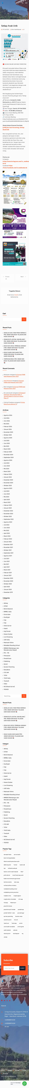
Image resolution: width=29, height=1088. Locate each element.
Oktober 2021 (8, 550)
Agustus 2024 (8, 460)
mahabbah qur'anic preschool (11, 892)
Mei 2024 (6, 468)
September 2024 (9, 457)
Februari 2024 (8, 474)
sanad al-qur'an (7, 920)
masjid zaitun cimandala (10, 899)
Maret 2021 (7, 570)
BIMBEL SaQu (8, 611)
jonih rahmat (7, 875)
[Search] (24, 696)
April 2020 (7, 586)
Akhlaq (6, 603)
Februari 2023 (8, 505)
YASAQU (6, 689)
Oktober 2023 (8, 485)
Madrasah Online (8, 642)
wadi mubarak (7, 930)
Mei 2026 (6, 423)
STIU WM (6, 672)
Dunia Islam (7, 614)
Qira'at (6, 664)
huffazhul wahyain (12, 868)
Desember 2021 (8, 544)
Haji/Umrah (7, 631)
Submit (22, 968)
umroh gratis (20, 926)
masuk (16, 295)
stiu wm (16, 920)
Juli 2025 (6, 440)
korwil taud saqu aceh (18, 875)
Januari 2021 (7, 575)
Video (5, 684)
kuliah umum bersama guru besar (12, 878)
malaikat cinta (7, 895)
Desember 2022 (8, 511)
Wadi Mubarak (8, 380)
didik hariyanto (7, 865)
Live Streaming (8, 637)
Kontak (17, 1070)
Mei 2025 (6, 446)
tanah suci (6, 923)
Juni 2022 (7, 527)
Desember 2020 (8, 578)
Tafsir (5, 675)
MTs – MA (6, 653)
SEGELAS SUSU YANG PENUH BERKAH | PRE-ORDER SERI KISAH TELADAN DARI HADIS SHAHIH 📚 (15, 334)
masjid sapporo (17, 895)
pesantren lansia (8, 906)
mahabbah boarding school (10, 889)
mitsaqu (6, 902)
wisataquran (16, 933)
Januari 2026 (8, 429)
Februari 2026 (8, 426)
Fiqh (5, 620)
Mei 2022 (6, 530)
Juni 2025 (7, 443)
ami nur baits (17, 854)
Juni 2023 (7, 494)
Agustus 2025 (8, 438)
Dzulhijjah (7, 617)
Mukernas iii (13, 902)
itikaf (22, 871)
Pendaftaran (7, 658)
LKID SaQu (7, 640)
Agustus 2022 (8, 522)
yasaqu (5, 937)
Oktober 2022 (8, 516)
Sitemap (5, 1073)
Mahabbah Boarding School (12, 645)
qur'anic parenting (8, 916)
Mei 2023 (6, 497)
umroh (20, 923)
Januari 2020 (8, 589)
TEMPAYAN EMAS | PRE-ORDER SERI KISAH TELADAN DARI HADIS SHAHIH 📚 (14, 361)
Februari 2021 (8, 572)
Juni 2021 (7, 561)
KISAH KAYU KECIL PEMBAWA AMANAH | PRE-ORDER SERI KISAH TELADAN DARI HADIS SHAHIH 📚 (15, 347)
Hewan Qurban (8, 634)
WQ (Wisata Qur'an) (9, 686)
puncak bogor (20, 913)
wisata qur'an (7, 933)
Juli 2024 (6, 463)
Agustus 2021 (8, 556)
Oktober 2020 (8, 584)
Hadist (6, 628)
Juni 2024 (7, 466)
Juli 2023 (6, 491)
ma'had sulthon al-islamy (10, 885)
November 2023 (8, 482)
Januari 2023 (8, 508)
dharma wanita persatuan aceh (11, 861)
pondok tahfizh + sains (9, 913)
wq (22, 933)
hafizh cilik (22, 865)
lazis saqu (16, 882)
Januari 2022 (8, 541)
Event (3, 1070)
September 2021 (8, 553)
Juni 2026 (7, 421)
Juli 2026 (6, 418)
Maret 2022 (7, 536)
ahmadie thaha (7, 854)
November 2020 (8, 581)
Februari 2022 (8, 539)
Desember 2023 (8, 480)
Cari (4, 314)
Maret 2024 (7, 471)
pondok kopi (21, 909)
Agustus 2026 (8, 415)
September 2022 (9, 519)
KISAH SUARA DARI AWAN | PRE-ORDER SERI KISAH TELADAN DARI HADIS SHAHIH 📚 (13, 354)
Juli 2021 (6, 558)
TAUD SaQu (7, 678)
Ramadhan (7, 669)
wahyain (15, 930)
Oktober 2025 (8, 435)
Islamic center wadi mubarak (11, 871)
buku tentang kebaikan (9, 858)
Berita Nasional (8, 609)
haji (4, 868)
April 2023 (7, 499)
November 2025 (8, 432)
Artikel (6, 606)
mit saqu (20, 899)
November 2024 (8, 454)
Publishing (7, 661)
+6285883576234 (10, 1020)
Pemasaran (7, 655)
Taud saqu (14, 923)
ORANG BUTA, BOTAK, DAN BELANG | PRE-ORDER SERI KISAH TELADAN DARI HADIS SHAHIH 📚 (15, 341)
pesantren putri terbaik (9, 909)
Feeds (24, 1070)
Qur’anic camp (18, 916)
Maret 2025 (7, 449)
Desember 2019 (8, 592)
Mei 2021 (6, 564)
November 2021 (8, 547)
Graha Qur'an (7, 625)
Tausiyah (6, 681)
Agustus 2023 (8, 488)
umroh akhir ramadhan (9, 926)
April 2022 (7, 533)
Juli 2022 (6, 525)
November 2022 (8, 513)
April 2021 (7, 567)
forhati (15, 865)
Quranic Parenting (9, 667)
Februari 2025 (8, 452)
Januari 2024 (8, 477)
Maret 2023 (7, 502)
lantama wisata (8, 882)
